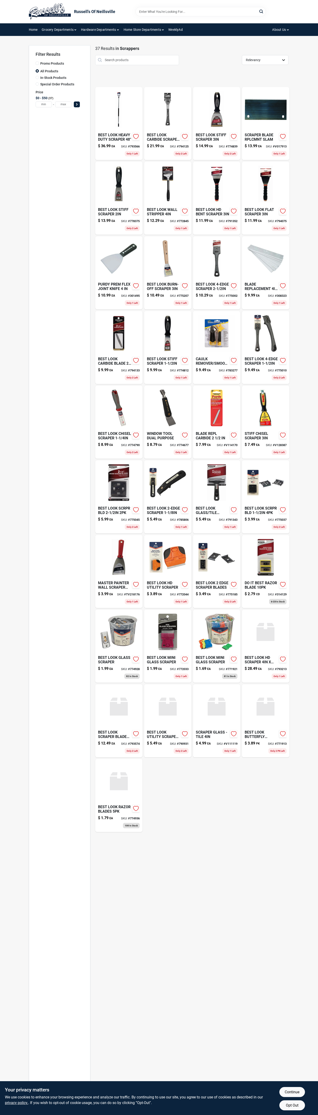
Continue (292, 1092)
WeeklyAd (175, 29)
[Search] (261, 11)
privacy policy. (16, 1103)
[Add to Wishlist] (136, 136)
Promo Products (52, 63)
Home (33, 29)
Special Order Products (57, 84)
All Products (49, 71)
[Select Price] (77, 104)
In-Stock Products (53, 78)
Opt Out (292, 1105)
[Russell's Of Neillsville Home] (50, 11)
